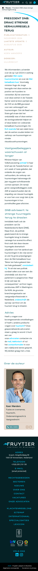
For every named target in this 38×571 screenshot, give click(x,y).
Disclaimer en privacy (29, 568)
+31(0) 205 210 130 (19, 464)
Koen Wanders (13, 53)
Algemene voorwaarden (11, 568)
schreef (23, 163)
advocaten (14, 338)
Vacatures (19, 497)
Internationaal (19, 516)
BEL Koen (14, 427)
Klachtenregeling (19, 508)
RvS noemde (10, 129)
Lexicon (19, 524)
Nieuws (8, 8)
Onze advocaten (19, 501)
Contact (19, 493)
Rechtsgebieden (19, 478)
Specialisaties (19, 520)
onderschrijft (20, 299)
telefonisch (17, 341)
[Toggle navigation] (23, 2)
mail (9, 341)
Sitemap (19, 512)
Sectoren (19, 482)
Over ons (19, 490)
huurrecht (20, 326)
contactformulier (15, 344)
